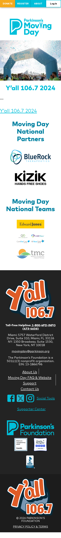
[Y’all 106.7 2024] (30, 60)
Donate (8, 3)
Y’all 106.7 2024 (30, 88)
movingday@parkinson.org (30, 351)
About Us (29, 372)
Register (23, 3)
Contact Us (30, 389)
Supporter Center (31, 409)
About (38, 3)
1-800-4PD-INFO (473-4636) (39, 326)
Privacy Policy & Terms (30, 526)
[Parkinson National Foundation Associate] (20, 445)
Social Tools (46, 398)
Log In (53, 3)
